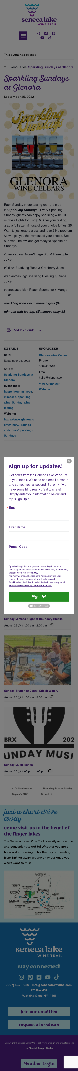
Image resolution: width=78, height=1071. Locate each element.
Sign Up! (39, 596)
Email (13, 507)
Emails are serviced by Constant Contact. (30, 585)
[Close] (69, 460)
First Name (17, 527)
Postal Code (18, 546)
